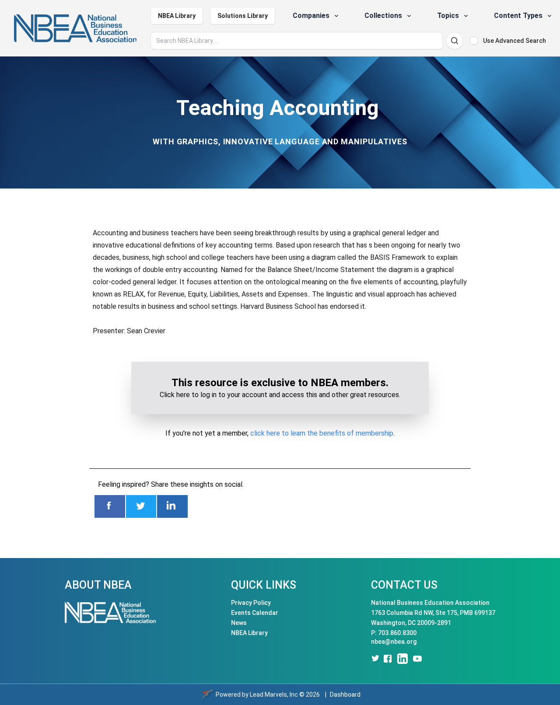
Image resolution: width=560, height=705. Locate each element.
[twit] (374, 658)
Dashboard (345, 694)
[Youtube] (417, 658)
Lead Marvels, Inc (274, 694)
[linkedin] (402, 658)
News (239, 622)
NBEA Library (177, 15)
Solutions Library (242, 15)
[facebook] (387, 658)
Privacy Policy (251, 602)
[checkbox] (474, 41)
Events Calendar (254, 612)
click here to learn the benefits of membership (321, 433)
